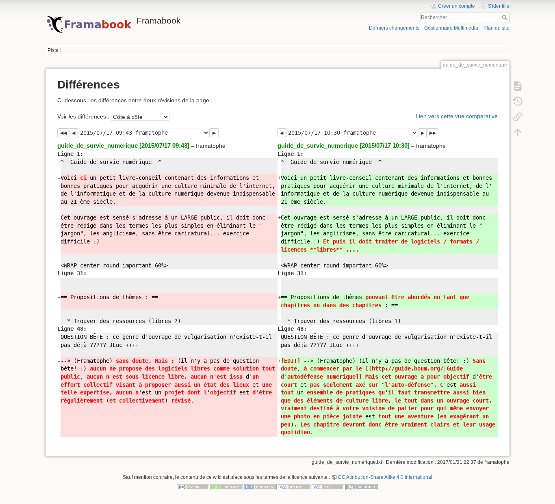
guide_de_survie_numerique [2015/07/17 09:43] (123, 145)
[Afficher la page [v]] (517, 86)
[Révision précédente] (73, 132)
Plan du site (496, 28)
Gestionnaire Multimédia (451, 28)
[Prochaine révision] (214, 132)
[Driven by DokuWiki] (361, 486)
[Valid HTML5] (294, 486)
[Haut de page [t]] (517, 132)
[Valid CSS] (328, 486)
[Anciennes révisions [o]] (517, 101)
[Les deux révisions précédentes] (63, 132)
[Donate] (226, 486)
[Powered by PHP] (260, 486)
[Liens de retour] (517, 117)
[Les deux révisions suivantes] (432, 132)
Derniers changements (394, 28)
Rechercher (505, 17)
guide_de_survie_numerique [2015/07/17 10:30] (344, 145)
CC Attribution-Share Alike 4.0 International (385, 477)
